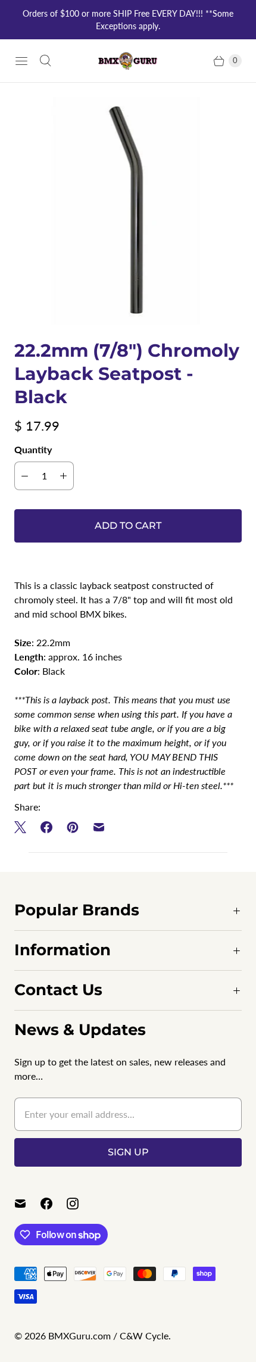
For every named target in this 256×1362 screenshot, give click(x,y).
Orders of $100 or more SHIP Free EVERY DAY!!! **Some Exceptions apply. (128, 19)
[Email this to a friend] (99, 827)
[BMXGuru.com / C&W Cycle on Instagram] (80, 1203)
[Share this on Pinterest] (73, 827)
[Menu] (21, 60)
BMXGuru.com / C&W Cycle (108, 1335)
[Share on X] (23, 827)
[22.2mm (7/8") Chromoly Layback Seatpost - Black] (128, 211)
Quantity (33, 449)
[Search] (45, 60)
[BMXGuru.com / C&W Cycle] (128, 60)
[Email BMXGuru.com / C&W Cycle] (27, 1203)
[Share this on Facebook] (46, 827)
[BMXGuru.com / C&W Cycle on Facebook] (53, 1203)
